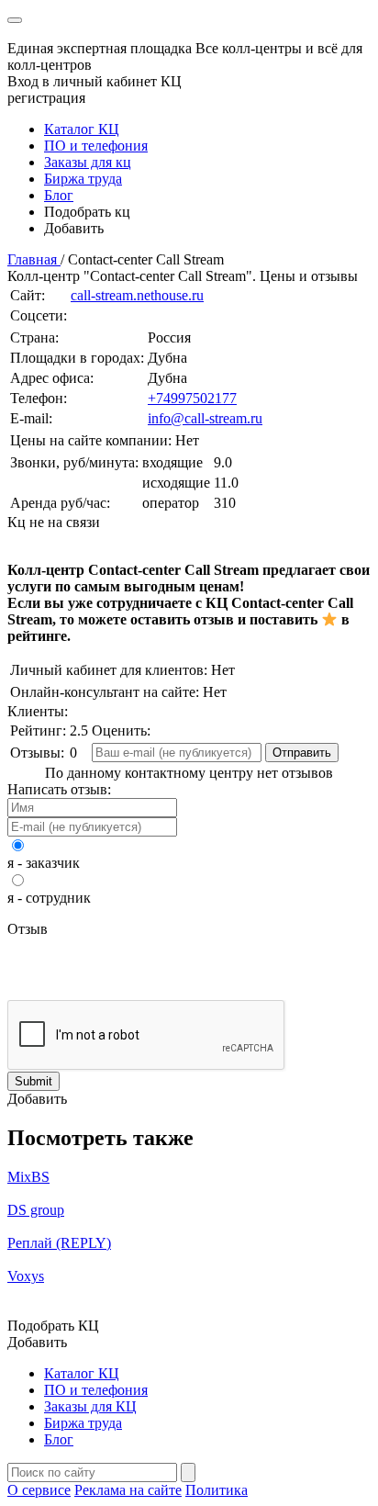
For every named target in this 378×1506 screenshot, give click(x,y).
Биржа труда (83, 178)
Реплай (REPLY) (59, 1243)
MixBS (28, 1177)
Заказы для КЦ (90, 1406)
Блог (58, 195)
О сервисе (39, 1490)
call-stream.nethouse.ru (137, 295)
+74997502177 (192, 398)
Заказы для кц (87, 162)
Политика (216, 1490)
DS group (35, 1210)
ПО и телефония (96, 145)
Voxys (25, 1276)
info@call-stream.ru (205, 418)
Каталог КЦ (81, 129)
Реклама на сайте (128, 1490)
